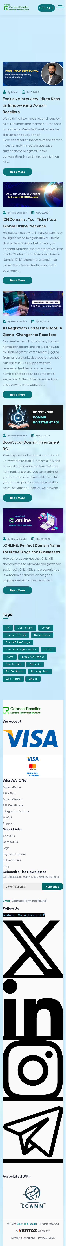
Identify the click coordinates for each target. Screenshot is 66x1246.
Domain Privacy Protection (21, 649)
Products (35, 664)
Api (8, 627)
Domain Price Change (18, 642)
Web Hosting (13, 678)
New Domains (13, 664)
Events (9, 657)
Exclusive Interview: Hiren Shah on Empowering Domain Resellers (31, 105)
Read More (17, 171)
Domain (45, 627)
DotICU (48, 649)
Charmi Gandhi (19, 539)
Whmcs (33, 678)
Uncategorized (39, 671)
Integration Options (33, 657)
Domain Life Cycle (16, 635)
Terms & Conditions (23, 1237)
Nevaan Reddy (19, 212)
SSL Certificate (14, 671)
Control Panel (25, 627)
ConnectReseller (27, 1223)
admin (14, 92)
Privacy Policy (46, 1237)
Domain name (42, 635)
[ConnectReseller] (16, 7)
